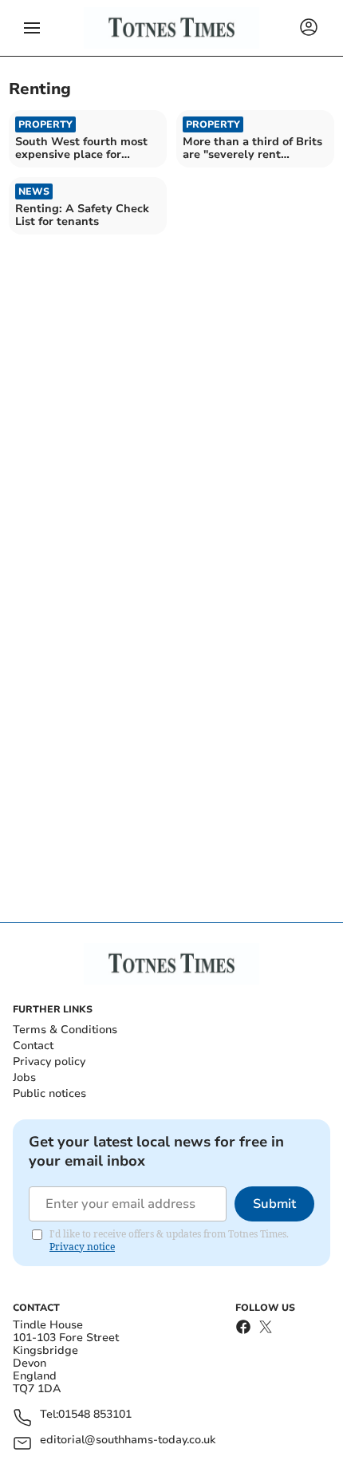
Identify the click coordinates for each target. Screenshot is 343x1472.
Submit (274, 1204)
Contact (33, 1045)
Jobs (24, 1077)
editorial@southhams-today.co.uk (127, 1440)
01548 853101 (95, 1415)
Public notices (49, 1093)
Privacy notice (82, 1247)
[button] (32, 28)
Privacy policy (49, 1061)
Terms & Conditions (65, 1029)
